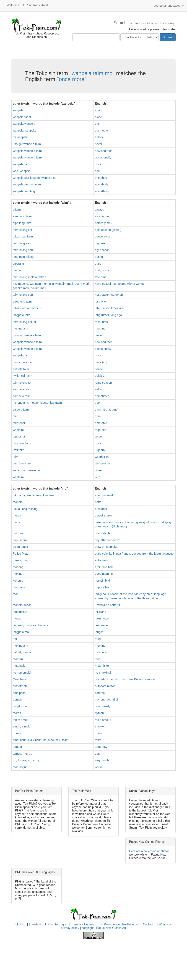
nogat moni (20, 706)
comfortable (102, 533)
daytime (100, 243)
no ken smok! (22, 672)
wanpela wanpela (24, 123)
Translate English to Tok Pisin (91, 924)
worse (99, 767)
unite (98, 443)
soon (98, 402)
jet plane (100, 612)
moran (17, 515)
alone (98, 117)
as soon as (102, 216)
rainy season (103, 382)
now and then (103, 151)
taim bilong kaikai (24, 322)
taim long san (22, 243)
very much (102, 760)
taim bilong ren (22, 382)
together (100, 430)
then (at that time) (106, 409)
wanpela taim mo (92, 73)
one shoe (101, 177)
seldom (99, 389)
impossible (102, 587)
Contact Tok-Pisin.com (158, 924)
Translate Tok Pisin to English (48, 924)
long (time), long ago (108, 315)
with (97, 477)
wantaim (18, 430)
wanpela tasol (22, 117)
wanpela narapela (24, 130)
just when (101, 301)
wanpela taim (21, 164)
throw (98, 733)
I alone (99, 137)
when (98, 470)
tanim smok (20, 720)
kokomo (18, 580)
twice (98, 436)
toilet (98, 740)
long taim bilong (23, 256)
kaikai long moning (25, 509)
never (98, 144)
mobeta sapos (22, 605)
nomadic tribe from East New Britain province (125, 679)
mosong (18, 567)
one (97, 171)
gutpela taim (21, 369)
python (99, 713)
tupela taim (20, 436)
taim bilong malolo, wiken (29, 277)
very (98, 753)
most (98, 659)
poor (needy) (103, 706)
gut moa (18, 533)
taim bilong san (23, 250)
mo (15, 638)
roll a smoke (103, 720)
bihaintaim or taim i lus (28, 308)
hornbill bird (102, 580)
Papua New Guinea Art (111, 928)
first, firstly (102, 270)
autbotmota (20, 686)
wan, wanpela (22, 171)
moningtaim (20, 328)
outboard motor (105, 686)
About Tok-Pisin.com (126, 924)
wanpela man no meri (27, 184)
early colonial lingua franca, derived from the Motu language (134, 553)
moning (17, 573)
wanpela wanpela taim (27, 151)
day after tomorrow (107, 540)
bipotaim (18, 263)
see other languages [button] (167, 5)
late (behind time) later (109, 308)
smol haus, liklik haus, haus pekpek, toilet (40, 740)
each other (102, 130)
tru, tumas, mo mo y (26, 760)
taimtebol (19, 423)
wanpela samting (24, 191)
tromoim (18, 699)
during (99, 256)
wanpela (18, 110)
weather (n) (102, 456)
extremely (101, 560)
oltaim (17, 209)
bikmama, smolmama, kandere (33, 495)
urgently (100, 450)
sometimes (102, 396)
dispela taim (21, 409)
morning (100, 328)
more (98, 638)
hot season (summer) (109, 294)
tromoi (17, 733)
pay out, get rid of (106, 699)
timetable (101, 423)
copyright (88, 928)
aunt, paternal (104, 495)
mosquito (101, 652)
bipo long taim (22, 223)
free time (100, 277)
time (98, 416)
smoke (99, 726)
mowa (17, 618)
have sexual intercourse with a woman (120, 283)
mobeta (18, 502)
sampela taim (22, 389)
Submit (168, 37)
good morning (104, 573)
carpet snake (103, 515)
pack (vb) (101, 362)
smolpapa (19, 693)
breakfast (101, 509)
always (99, 209)
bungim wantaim (23, 362)
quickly (99, 375)
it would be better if (107, 605)
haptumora (20, 540)
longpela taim (21, 315)
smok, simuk (21, 726)
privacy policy (70, 928)
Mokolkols (19, 679)
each (98, 123)
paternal (100, 693)
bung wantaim (22, 443)
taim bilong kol (22, 230)
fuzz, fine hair (104, 567)
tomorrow (101, 746)
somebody (102, 184)
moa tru (18, 659)
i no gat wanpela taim (27, 144)
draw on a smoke (106, 546)
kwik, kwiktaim (22, 375)
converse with (104, 236)
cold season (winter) (108, 230)
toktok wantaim (23, 236)
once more (71, 79)
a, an (98, 110)
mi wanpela (20, 137)
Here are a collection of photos (149, 851)
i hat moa (19, 587)
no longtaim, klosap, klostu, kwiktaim (37, 402)
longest (99, 632)
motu (16, 594)
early (98, 263)
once (98, 164)
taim (15, 416)
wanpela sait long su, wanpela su (34, 177)
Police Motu (21, 553)
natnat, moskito (23, 652)
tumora (17, 746)
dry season (102, 250)
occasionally (103, 157)
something (102, 191)
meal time (101, 322)
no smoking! (103, 672)
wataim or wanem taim (27, 470)
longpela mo (21, 632)
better (98, 502)
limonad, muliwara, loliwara (30, 625)
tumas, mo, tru (22, 560)
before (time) (103, 223)
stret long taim (22, 216)
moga (16, 522)
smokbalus (20, 612)
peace (99, 369)
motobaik (19, 665)
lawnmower (102, 618)
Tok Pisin (20, 924)
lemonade (101, 625)
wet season (102, 463)
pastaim (18, 270)
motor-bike (102, 665)
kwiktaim (18, 450)
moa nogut (20, 767)
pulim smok (20, 546)
